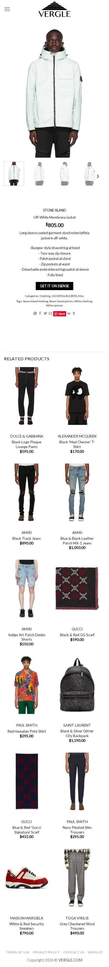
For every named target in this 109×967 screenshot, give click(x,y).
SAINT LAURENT (77, 725)
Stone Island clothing (35, 301)
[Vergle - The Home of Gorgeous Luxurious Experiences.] (54, 9)
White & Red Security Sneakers (26, 926)
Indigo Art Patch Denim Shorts (26, 637)
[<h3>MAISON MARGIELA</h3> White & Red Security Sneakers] (26, 878)
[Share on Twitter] (45, 314)
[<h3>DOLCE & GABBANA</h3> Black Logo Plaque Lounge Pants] (26, 396)
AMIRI (27, 533)
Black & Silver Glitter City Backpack (77, 733)
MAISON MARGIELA (26, 918)
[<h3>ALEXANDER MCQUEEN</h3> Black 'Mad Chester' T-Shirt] (77, 396)
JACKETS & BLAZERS (64, 296)
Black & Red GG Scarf (77, 635)
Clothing (45, 296)
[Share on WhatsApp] (35, 314)
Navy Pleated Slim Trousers (77, 829)
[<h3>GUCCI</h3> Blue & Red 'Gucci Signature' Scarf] (26, 781)
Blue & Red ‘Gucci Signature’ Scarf (26, 829)
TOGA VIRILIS (77, 918)
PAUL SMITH (26, 725)
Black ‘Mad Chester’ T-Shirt (77, 444)
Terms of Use (18, 952)
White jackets (54, 305)
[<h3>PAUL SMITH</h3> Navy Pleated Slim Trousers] (77, 781)
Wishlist (95, 952)
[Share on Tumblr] (74, 314)
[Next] (97, 176)
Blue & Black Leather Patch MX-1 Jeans (77, 540)
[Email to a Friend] (50, 314)
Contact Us (74, 952)
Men (81, 296)
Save (61, 314)
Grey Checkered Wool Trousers (77, 926)
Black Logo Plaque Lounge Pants (26, 444)
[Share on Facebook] (40, 314)
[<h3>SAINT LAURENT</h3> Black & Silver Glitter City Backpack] (77, 685)
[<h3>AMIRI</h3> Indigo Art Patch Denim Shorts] (26, 589)
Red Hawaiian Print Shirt (26, 731)
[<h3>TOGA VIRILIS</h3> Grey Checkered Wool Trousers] (77, 878)
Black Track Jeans (26, 538)
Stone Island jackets (61, 301)
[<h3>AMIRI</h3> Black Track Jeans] (26, 492)
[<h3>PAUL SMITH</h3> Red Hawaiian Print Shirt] (26, 685)
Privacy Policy (46, 952)
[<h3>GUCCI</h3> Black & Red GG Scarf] (77, 589)
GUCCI (77, 629)
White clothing (83, 301)
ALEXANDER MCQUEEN (77, 436)
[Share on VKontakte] (69, 314)
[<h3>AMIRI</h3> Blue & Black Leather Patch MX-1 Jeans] (77, 492)
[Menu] (7, 9)
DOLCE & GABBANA (26, 436)
